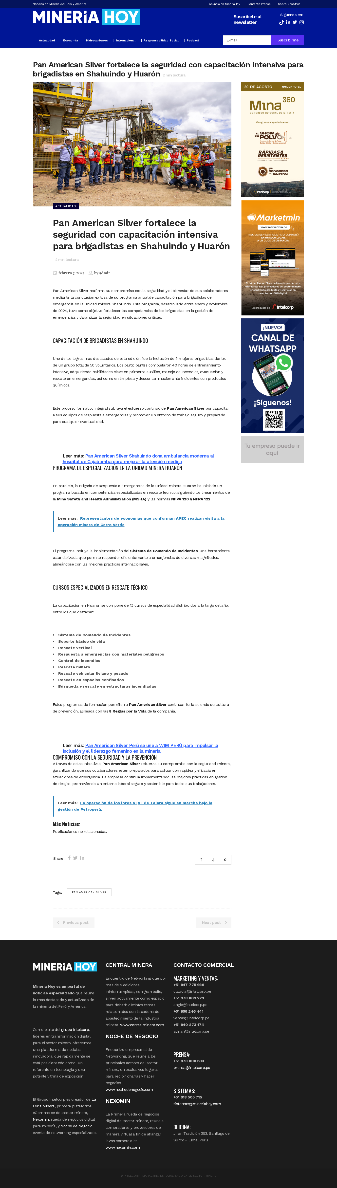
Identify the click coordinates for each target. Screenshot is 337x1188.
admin (105, 273)
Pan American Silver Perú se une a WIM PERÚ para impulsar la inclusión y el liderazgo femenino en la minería (140, 748)
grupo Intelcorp (75, 1029)
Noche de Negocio (76, 1126)
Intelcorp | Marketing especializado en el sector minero (170, 1175)
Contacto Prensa (259, 4)
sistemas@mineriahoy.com (197, 1103)
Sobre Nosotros (289, 4)
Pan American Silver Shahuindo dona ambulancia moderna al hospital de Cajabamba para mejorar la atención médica (138, 458)
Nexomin (41, 1119)
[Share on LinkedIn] (82, 858)
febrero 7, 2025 (71, 273)
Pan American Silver (89, 892)
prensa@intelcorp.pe (191, 1067)
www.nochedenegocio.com (129, 1089)
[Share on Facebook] (69, 858)
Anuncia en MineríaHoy (224, 4)
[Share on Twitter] (75, 858)
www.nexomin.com (123, 1147)
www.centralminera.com (142, 1025)
